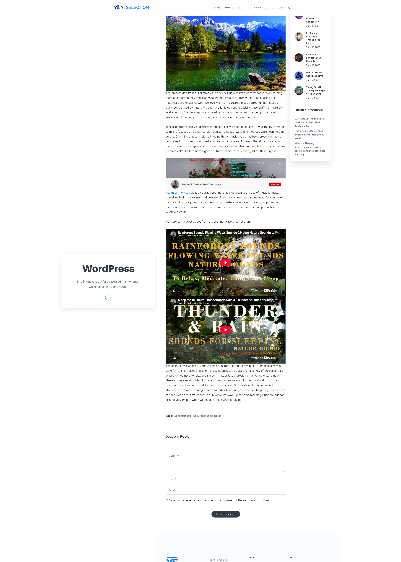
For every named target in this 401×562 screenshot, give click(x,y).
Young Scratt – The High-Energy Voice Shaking (315, 90)
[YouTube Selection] (132, 7)
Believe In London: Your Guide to (313, 57)
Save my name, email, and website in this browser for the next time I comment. (219, 500)
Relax (217, 415)
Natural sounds (203, 415)
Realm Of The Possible (180, 192)
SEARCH (289, 8)
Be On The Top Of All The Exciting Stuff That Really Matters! (309, 122)
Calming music (182, 415)
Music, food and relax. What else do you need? (309, 135)
